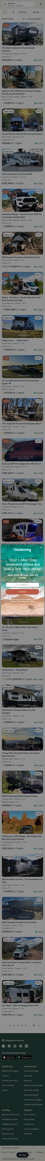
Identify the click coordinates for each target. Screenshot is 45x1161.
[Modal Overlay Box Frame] (22, 581)
